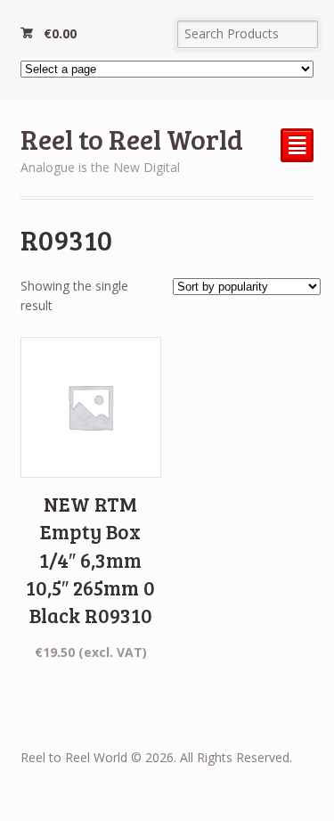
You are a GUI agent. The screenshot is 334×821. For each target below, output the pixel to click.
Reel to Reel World (131, 138)
